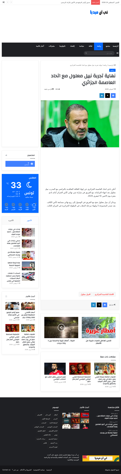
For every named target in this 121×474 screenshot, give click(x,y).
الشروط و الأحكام (26, 470)
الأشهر (29, 220)
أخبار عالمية (40, 46)
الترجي (55, 419)
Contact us (6, 470)
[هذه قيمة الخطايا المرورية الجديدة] (28, 265)
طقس (45, 443)
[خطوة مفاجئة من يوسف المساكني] (28, 255)
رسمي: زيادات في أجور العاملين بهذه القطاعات (13, 243)
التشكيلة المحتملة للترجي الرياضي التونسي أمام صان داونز (81, 379)
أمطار (55, 415)
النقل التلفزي (41, 431)
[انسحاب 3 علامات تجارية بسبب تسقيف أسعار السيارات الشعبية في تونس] (28, 276)
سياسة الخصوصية (39, 470)
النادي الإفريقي (53, 431)
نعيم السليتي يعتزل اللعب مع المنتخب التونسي (55, 378)
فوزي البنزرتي (53, 447)
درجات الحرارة (41, 439)
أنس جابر (48, 415)
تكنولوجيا (62, 46)
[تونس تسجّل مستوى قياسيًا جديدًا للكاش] (75, 426)
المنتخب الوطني (39, 427)
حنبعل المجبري (53, 439)
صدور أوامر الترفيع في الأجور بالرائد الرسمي (75, 2)
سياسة (81, 46)
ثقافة (90, 46)
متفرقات (52, 46)
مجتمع (108, 46)
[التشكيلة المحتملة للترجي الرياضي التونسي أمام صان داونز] (80, 369)
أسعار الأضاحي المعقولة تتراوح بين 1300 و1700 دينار (28, 315)
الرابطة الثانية (53, 423)
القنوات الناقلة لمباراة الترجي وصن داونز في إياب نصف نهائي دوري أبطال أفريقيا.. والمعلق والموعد (105, 380)
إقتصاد (72, 46)
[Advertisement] (40, 23)
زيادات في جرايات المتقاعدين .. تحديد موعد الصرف (13, 232)
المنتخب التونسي (52, 427)
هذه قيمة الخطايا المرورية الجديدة (14, 264)
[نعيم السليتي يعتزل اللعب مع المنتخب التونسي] (55, 369)
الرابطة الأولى (46, 419)
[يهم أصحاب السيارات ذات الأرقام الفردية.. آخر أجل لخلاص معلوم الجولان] (66, 420)
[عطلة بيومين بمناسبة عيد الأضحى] (85, 415)
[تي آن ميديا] (100, 13)
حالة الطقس (47, 435)
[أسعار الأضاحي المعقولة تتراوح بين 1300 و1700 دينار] (28, 306)
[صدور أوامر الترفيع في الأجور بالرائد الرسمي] (12, 306)
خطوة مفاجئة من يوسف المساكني (14, 253)
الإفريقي (39, 415)
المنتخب (43, 423)
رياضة (99, 46)
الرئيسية (115, 46)
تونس (55, 435)
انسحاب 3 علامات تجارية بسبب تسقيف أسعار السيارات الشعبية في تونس (13, 277)
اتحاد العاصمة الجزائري (103, 294)
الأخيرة (11, 220)
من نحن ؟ (15, 470)
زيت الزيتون (53, 443)
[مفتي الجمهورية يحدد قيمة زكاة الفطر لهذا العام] (66, 426)
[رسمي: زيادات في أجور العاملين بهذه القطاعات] (28, 243)
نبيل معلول (85, 294)
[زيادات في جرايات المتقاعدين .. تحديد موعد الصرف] (28, 232)
